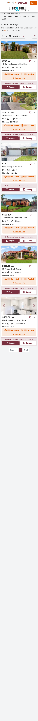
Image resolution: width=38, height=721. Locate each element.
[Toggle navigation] (3, 3)
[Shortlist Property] (30, 61)
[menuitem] (16, 36)
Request (12, 87)
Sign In (33, 3)
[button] (3, 49)
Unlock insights (19, 78)
